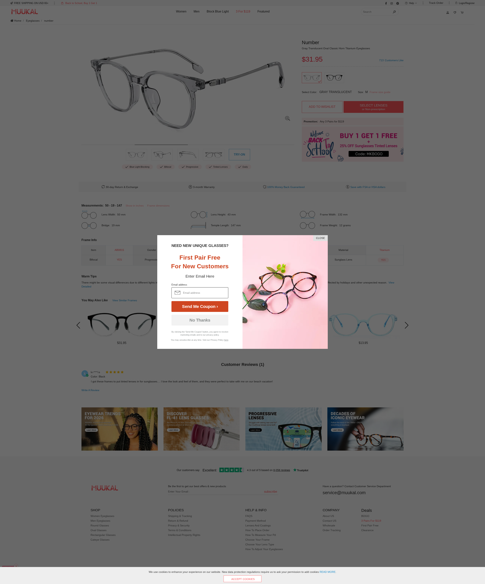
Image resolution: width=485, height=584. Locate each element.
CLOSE (320, 238)
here (226, 340)
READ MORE (328, 571)
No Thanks (199, 320)
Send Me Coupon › (200, 306)
